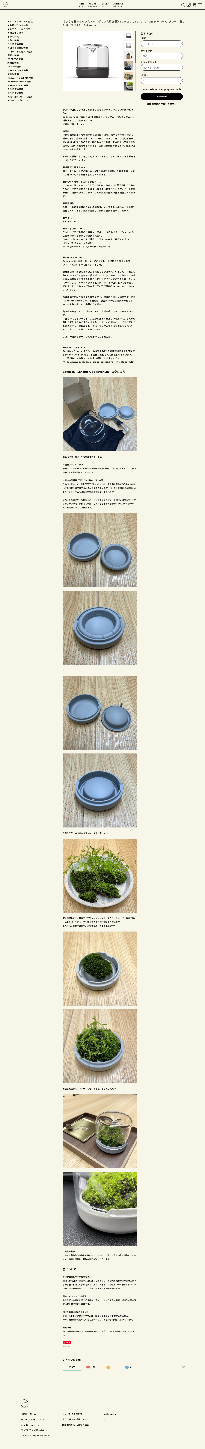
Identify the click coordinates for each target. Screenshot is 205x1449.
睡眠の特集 (13, 62)
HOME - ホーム (28, 1413)
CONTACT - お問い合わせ (34, 1430)
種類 (144, 38)
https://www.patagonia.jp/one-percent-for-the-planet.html (99, 361)
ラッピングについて (72, 1413)
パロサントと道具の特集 (20, 51)
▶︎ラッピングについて (19, 100)
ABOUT (92, 5)
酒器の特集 (13, 55)
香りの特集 (13, 36)
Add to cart (162, 96)
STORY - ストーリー (31, 1424)
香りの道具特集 (15, 89)
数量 (144, 75)
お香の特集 (13, 40)
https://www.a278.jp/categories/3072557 (87, 246)
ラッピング (146, 51)
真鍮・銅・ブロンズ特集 (20, 96)
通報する (66, 1346)
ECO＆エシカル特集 (18, 70)
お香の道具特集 (15, 43)
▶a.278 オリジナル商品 (20, 21)
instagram (110, 1413)
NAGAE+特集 (14, 66)
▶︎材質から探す (15, 32)
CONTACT (118, 5)
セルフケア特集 (15, 92)
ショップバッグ (149, 62)
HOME (81, 5)
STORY (105, 5)
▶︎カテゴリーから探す (19, 28)
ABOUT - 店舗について (33, 1419)
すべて (72, 1367)
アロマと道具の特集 (18, 47)
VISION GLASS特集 (18, 85)
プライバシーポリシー (73, 1419)
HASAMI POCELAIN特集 (20, 77)
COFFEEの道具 (15, 59)
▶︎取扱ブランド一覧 (18, 25)
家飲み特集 (13, 74)
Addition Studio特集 (19, 81)
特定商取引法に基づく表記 (75, 1424)
